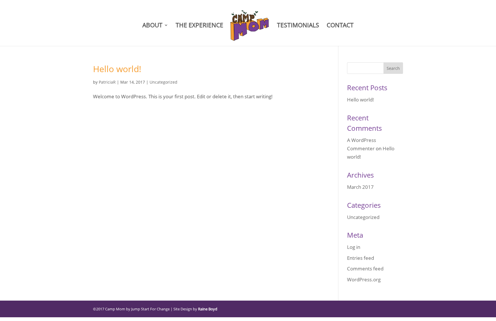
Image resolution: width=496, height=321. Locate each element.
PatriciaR (107, 82)
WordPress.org (364, 279)
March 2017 (360, 187)
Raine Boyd (207, 309)
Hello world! (117, 69)
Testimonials (298, 26)
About (152, 26)
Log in (353, 247)
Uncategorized (163, 82)
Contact (340, 26)
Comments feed (365, 268)
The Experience (199, 26)
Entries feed (360, 258)
